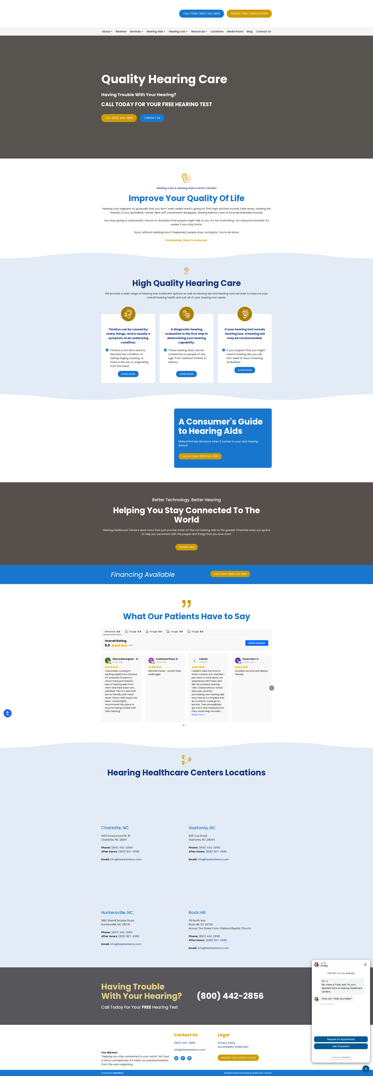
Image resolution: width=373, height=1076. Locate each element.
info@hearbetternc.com (125, 859)
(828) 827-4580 (128, 851)
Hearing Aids (155, 31)
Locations (217, 31)
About (106, 31)
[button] (201, 14)
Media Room (235, 31)
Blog (250, 31)
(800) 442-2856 (121, 847)
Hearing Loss (177, 31)
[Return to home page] (117, 13)
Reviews (121, 31)
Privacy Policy (226, 1043)
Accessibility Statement (233, 1047)
